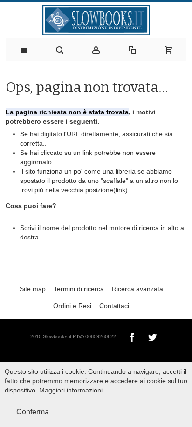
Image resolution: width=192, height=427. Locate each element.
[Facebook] (133, 336)
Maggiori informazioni (71, 390)
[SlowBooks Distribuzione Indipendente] (96, 20)
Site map (33, 289)
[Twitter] (152, 336)
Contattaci (114, 305)
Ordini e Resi (72, 305)
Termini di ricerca (79, 289)
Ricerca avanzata (137, 289)
